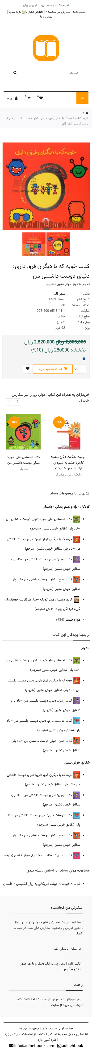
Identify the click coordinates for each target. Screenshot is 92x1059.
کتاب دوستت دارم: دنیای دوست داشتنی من (43, 721)
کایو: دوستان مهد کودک (56, 599)
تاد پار (86, 284)
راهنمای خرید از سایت (66, 1005)
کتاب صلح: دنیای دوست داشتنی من (48, 579)
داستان (8, 884)
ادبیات (66, 884)
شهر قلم (59, 294)
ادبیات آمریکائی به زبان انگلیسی (37, 884)
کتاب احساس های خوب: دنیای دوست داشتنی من (23, 460)
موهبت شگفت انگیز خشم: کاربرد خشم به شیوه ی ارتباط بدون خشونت (68, 462)
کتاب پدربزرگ (63, 855)
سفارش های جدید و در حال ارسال (36, 922)
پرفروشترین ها (29, 1028)
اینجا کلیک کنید (26, 999)
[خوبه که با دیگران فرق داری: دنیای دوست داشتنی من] (58, 244)
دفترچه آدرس (72, 969)
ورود (10, 98)
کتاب (77, 884)
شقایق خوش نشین (69, 284)
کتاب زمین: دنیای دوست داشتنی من (48, 559)
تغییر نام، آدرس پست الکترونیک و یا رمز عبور (50, 963)
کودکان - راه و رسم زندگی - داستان (66, 507)
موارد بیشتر (72, 620)
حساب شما (79, 11)
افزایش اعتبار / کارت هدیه (26, 12)
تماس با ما (46, 16)
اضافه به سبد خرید (50, 369)
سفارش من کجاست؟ (58, 11)
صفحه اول (66, 1028)
